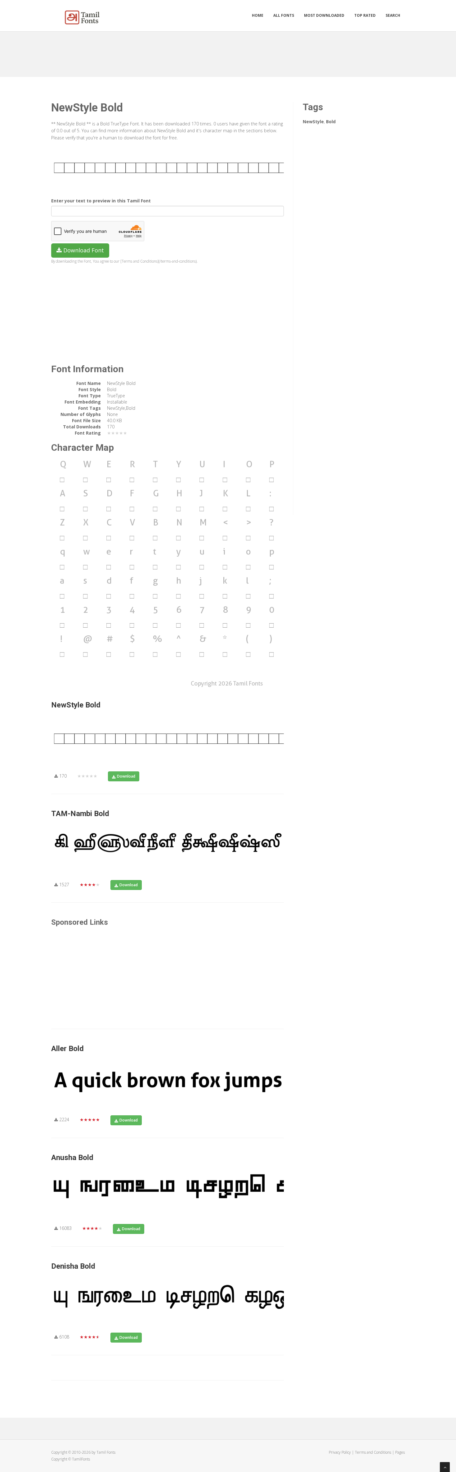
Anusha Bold (72, 1157)
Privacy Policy (340, 1452)
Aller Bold (67, 1048)
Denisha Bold (73, 1266)
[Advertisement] (228, 52)
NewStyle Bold (76, 705)
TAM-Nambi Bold (80, 813)
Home (257, 15)
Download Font (83, 250)
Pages (400, 1452)
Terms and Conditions (373, 1452)
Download (126, 776)
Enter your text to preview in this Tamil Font (101, 201)
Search (393, 15)
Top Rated (365, 15)
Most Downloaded (324, 15)
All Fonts (283, 15)
